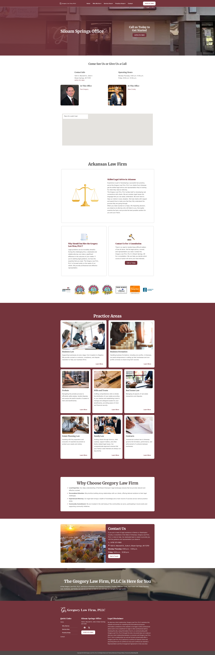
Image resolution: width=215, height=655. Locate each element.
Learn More (99, 364)
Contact (130, 3)
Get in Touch (114, 556)
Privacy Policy (120, 652)
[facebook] (84, 627)
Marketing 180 (134, 652)
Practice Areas (120, 3)
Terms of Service (113, 652)
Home (88, 3)
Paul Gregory (84, 89)
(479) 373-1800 (149, 3)
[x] (89, 627)
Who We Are (97, 3)
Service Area (108, 3)
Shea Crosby (132, 89)
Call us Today (131, 263)
